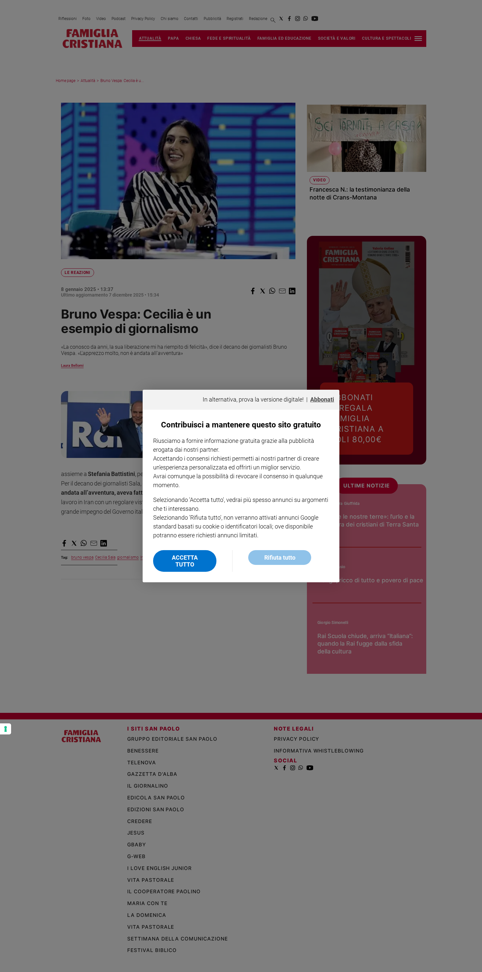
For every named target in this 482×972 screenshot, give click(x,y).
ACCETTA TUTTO (185, 561)
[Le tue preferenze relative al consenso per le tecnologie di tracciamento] (5, 728)
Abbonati (322, 399)
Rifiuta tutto (279, 557)
